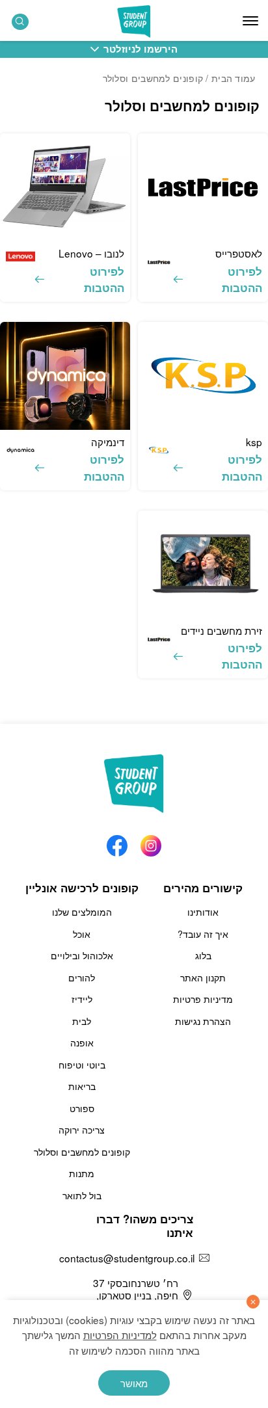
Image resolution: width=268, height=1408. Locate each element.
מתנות (81, 1173)
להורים (81, 977)
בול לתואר (81, 1195)
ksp (254, 441)
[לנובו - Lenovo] (65, 187)
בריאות (82, 1086)
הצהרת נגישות (203, 1021)
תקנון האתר (203, 977)
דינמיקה (107, 441)
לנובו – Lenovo (91, 253)
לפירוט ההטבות (242, 279)
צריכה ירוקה (82, 1129)
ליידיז (82, 998)
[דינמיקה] (65, 376)
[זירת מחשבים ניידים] (203, 564)
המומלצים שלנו (82, 911)
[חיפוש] (20, 22)
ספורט (82, 1108)
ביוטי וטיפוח (82, 1064)
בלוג (203, 955)
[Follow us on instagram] (151, 842)
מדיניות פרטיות (203, 998)
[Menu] (250, 21)
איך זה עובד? (203, 933)
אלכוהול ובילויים (82, 955)
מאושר (134, 1382)
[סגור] (253, 1301)
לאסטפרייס (238, 253)
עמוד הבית (233, 78)
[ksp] (203, 376)
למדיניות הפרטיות (120, 1334)
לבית (81, 1021)
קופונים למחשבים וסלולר (82, 1151)
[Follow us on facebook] (117, 842)
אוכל (81, 933)
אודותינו (203, 911)
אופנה (82, 1042)
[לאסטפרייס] (203, 187)
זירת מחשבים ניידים (221, 630)
